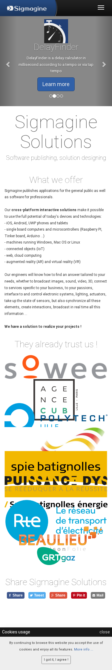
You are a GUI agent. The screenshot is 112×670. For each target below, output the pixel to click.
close (104, 632)
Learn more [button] (51, 84)
